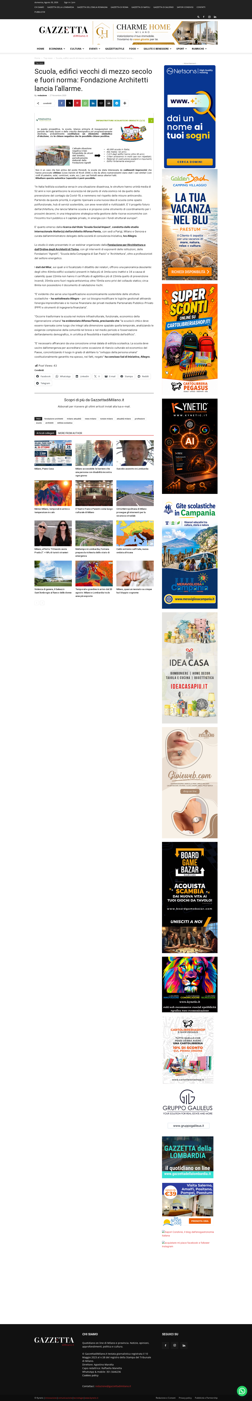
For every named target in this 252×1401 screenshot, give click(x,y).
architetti (49, 422)
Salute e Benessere (156, 48)
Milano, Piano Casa (44, 468)
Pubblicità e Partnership (206, 1397)
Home (40, 48)
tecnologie (78, 1397)
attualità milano (124, 418)
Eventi (93, 48)
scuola (39, 422)
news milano (90, 418)
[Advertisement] (189, 1288)
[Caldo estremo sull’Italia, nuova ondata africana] (135, 533)
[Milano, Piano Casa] (53, 453)
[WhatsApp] (85, 103)
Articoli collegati (45, 433)
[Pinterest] (77, 103)
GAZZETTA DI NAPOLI (140, 7)
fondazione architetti (53, 418)
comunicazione (65, 1397)
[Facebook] (203, 16)
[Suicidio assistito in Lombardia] (135, 453)
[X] (69, 103)
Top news (48, 58)
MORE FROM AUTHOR (70, 433)
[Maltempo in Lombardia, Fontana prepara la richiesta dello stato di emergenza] (94, 533)
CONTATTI (201, 7)
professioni (140, 418)
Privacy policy (185, 1397)
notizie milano (106, 418)
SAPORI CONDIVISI (185, 7)
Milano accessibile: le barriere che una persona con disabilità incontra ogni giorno (93, 472)
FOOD (132, 48)
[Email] (101, 103)
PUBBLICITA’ (39, 12)
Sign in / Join (69, 2)
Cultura (75, 48)
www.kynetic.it (91, 1397)
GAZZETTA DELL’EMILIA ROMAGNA (92, 7)
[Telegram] (116, 103)
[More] (124, 103)
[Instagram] (209, 16)
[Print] (108, 103)
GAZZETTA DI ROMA (119, 7)
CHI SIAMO (39, 7)
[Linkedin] (215, 16)
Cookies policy (90, 1375)
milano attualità (74, 418)
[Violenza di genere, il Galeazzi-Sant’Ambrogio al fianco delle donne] (53, 573)
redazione (42, 95)
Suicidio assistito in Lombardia (132, 468)
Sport (180, 48)
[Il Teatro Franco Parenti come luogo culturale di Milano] (94, 493)
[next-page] (42, 603)
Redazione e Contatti (166, 1397)
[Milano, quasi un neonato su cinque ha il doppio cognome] (135, 573)
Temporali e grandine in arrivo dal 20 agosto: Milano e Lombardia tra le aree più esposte (93, 592)
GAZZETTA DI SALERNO (163, 7)
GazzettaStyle (114, 48)
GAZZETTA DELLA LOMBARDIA (60, 7)
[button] (198, 16)
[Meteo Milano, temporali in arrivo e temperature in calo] (53, 493)
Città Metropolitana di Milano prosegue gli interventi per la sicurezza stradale (131, 512)
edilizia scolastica (64, 422)
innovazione (51, 1397)
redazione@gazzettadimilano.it (113, 1386)
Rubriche (198, 48)
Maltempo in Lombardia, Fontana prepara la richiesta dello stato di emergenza (92, 552)
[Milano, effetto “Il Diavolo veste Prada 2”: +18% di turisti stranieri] (53, 533)
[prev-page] (36, 603)
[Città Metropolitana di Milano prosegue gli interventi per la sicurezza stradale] (135, 493)
